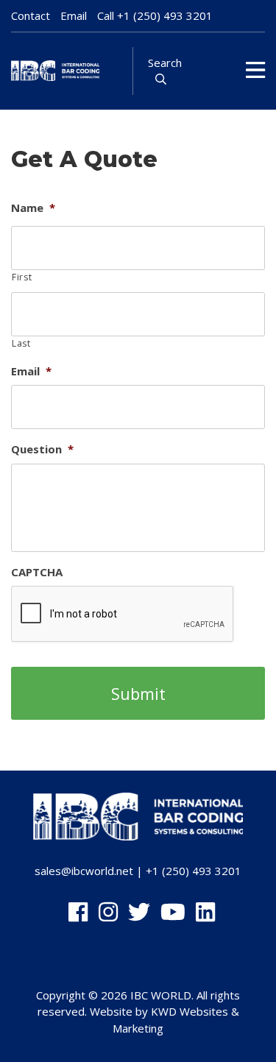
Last (21, 343)
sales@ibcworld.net (84, 870)
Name (33, 208)
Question (42, 449)
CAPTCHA (37, 572)
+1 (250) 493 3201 (165, 15)
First (22, 277)
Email (73, 15)
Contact (30, 15)
